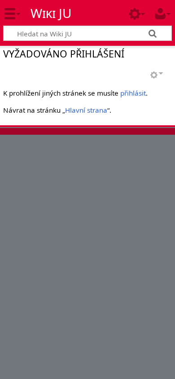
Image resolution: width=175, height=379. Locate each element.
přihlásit (133, 92)
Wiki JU (51, 13)
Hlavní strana (86, 110)
